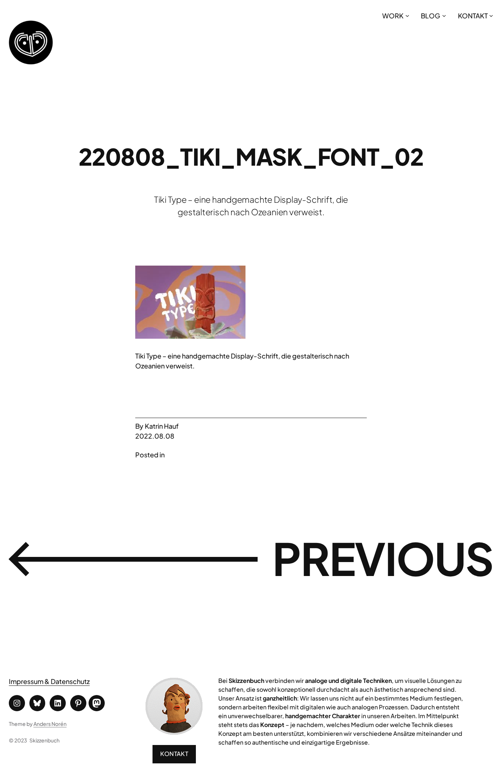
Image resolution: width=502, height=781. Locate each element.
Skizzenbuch (44, 740)
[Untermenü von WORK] (407, 16)
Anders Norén (50, 723)
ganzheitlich (280, 698)
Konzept (272, 724)
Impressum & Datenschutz (49, 681)
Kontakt (174, 753)
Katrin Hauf (162, 426)
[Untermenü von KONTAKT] (491, 16)
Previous (382, 558)
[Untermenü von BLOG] (444, 16)
